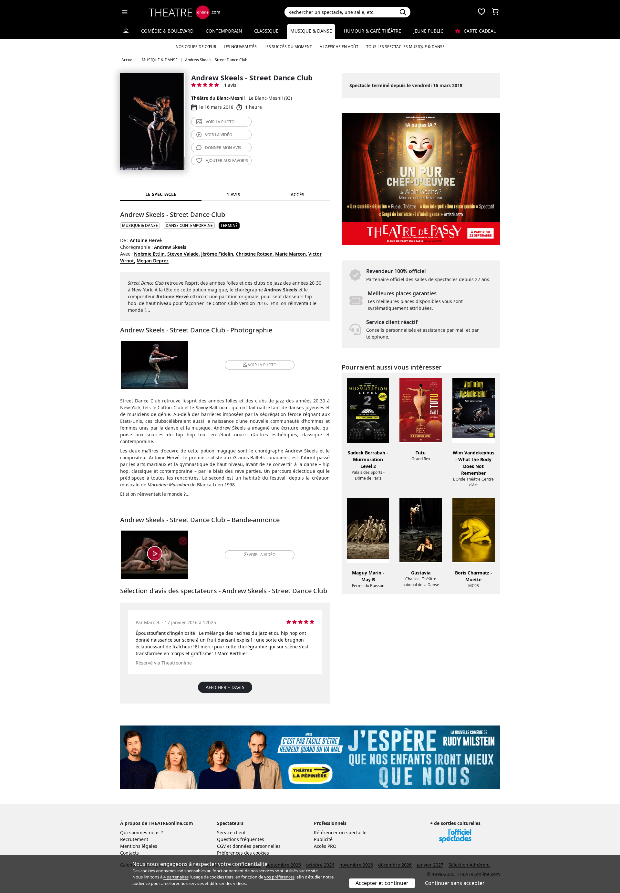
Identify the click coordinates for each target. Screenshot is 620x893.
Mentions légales (138, 846)
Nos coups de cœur (196, 46)
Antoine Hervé (146, 240)
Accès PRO (325, 846)
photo (220, 122)
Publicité (323, 839)
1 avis (230, 85)
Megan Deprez (153, 261)
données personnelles (256, 846)
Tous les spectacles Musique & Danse (405, 46)
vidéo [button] (262, 554)
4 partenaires (176, 877)
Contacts (129, 853)
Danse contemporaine (189, 225)
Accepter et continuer (382, 883)
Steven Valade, (183, 254)
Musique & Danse (311, 31)
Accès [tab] (298, 194)
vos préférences (279, 877)
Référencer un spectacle (340, 832)
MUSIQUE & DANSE (140, 225)
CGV (221, 846)
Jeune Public (428, 31)
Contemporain (224, 31)
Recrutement (134, 839)
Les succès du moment (288, 46)
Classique (266, 31)
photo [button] (262, 365)
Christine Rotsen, (255, 254)
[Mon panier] (495, 12)
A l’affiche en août (339, 46)
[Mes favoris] (481, 12)
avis (223, 147)
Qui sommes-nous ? (141, 832)
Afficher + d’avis (225, 687)
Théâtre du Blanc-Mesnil (218, 98)
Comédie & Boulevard (167, 31)
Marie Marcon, (291, 254)
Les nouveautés (240, 46)
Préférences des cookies (243, 853)
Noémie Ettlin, (150, 254)
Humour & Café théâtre (372, 31)
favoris (227, 160)
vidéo (218, 134)
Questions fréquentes (240, 839)
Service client (231, 832)
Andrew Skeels (170, 247)
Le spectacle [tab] (160, 194)
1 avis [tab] (233, 194)
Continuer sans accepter (455, 883)
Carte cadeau (479, 31)
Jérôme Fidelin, (217, 254)
